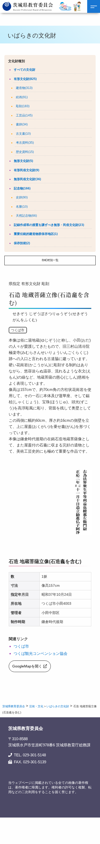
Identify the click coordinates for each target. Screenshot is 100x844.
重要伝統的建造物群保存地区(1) (36, 234)
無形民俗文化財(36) (27, 179)
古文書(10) (23, 133)
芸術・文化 (36, 706)
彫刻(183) (22, 106)
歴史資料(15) (25, 152)
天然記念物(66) (26, 215)
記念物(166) (22, 188)
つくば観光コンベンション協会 (40, 653)
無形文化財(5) (23, 161)
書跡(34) (22, 124)
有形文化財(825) (25, 79)
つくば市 (21, 646)
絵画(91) (22, 97)
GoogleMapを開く (27, 666)
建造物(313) (24, 88)
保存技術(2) (22, 243)
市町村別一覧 (50, 260)
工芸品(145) (24, 115)
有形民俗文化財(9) (26, 170)
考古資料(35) (25, 142)
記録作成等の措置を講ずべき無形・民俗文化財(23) (49, 225)
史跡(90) (22, 197)
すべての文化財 (24, 69)
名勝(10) (22, 206)
